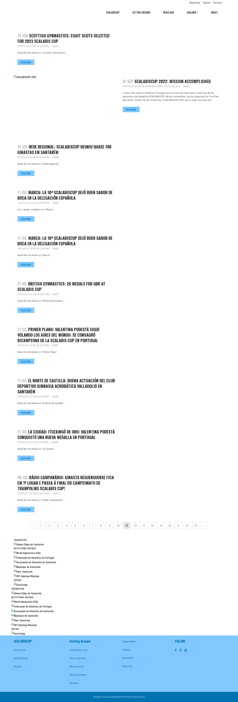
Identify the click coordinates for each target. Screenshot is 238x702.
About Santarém (78, 674)
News (160, 86)
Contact (207, 3)
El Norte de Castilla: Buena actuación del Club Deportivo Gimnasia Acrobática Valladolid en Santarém (66, 385)
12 (135, 525)
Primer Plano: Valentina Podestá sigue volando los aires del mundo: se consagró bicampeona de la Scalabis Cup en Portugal (58, 334)
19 (195, 525)
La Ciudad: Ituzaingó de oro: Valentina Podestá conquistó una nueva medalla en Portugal (66, 434)
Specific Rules (21, 658)
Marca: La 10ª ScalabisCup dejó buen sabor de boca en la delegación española (65, 195)
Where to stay (77, 666)
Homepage (150, 86)
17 (178, 525)
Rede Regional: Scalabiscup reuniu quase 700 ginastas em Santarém (64, 149)
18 (187, 525)
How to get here (78, 658)
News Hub (127, 666)
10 (118, 525)
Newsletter (194, 3)
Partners (217, 3)
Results (17, 666)
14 (152, 525)
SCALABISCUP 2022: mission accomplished (173, 81)
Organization (129, 641)
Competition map (78, 650)
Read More (26, 62)
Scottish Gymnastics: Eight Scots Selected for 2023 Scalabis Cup (63, 38)
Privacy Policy (139, 697)
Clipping (44, 46)
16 (169, 525)
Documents (20, 650)
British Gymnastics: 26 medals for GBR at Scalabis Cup (61, 286)
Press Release (172, 86)
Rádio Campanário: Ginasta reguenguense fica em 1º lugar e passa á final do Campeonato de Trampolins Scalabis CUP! (65, 482)
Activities (74, 683)
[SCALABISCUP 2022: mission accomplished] (66, 104)
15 (161, 525)
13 (144, 525)
